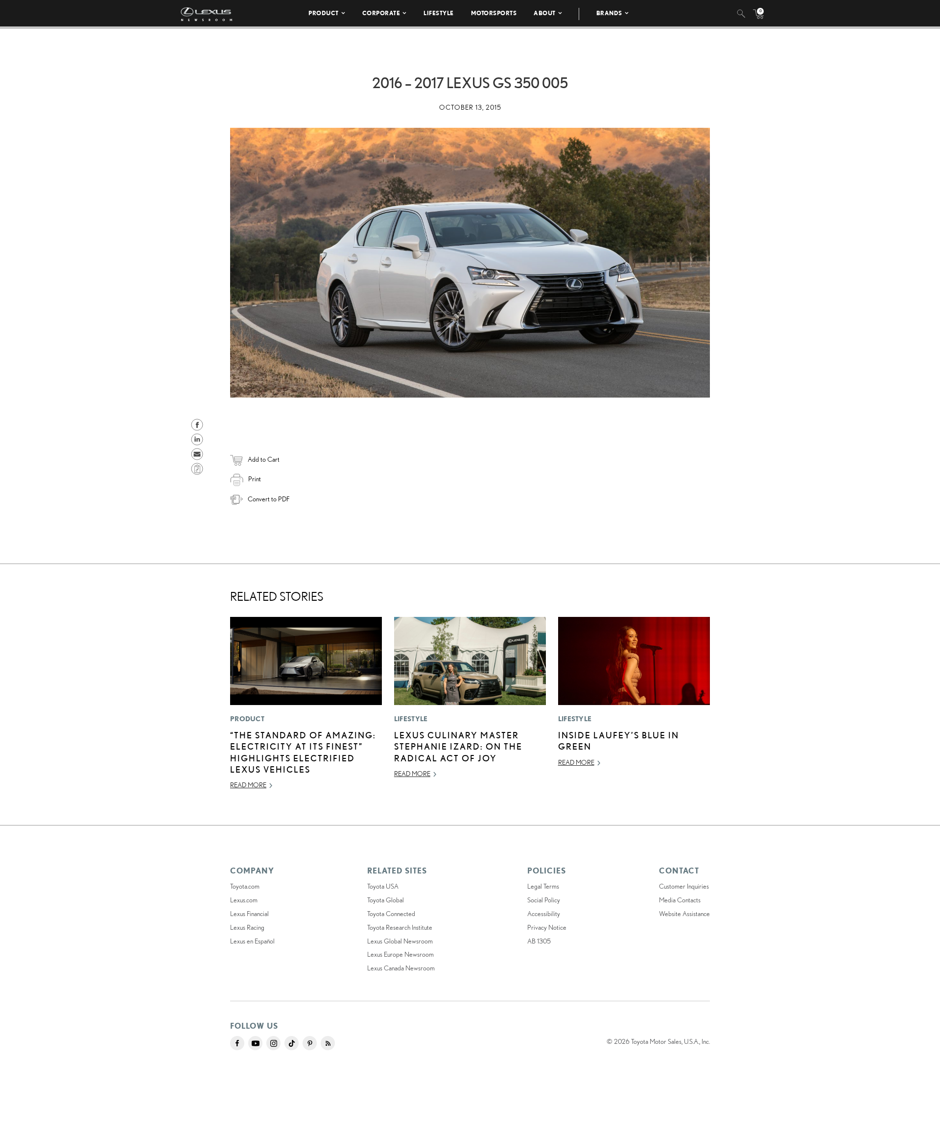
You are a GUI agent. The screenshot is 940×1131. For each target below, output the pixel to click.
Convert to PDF (268, 499)
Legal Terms (543, 886)
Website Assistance (684, 914)
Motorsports (494, 13)
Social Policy (543, 900)
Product (323, 13)
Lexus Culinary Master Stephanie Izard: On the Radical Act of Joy (458, 746)
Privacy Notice (546, 927)
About (545, 13)
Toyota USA (383, 886)
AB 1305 (539, 941)
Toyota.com (244, 886)
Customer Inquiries (684, 886)
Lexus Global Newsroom (400, 941)
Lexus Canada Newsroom (401, 968)
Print (254, 479)
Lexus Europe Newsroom (400, 954)
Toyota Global (385, 900)
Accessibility (543, 914)
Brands (609, 13)
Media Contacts (680, 900)
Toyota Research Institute (399, 927)
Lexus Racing (247, 927)
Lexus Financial (249, 914)
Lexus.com (244, 900)
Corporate (381, 13)
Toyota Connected (391, 914)
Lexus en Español (252, 941)
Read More (248, 785)
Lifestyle (438, 13)
